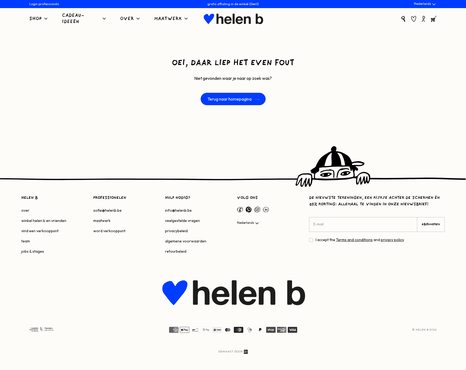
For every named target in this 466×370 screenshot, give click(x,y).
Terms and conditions (354, 239)
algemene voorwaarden (185, 241)
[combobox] (425, 4)
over (25, 210)
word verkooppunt (109, 230)
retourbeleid (175, 251)
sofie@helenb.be (107, 210)
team (25, 241)
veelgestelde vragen (182, 220)
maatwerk (102, 220)
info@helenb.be (178, 210)
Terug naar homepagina (229, 99)
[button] (39, 19)
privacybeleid (176, 230)
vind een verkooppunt (40, 230)
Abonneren (431, 224)
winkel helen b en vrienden (43, 220)
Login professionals (44, 4)
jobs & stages (32, 251)
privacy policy (392, 239)
